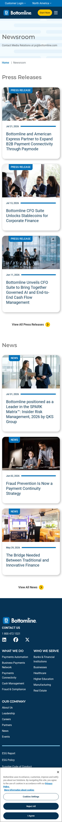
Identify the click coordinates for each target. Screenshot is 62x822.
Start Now (45, 12)
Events (6, 736)
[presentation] (56, 13)
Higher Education (44, 679)
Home (5, 62)
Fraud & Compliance (14, 689)
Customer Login (14, 3)
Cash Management (13, 683)
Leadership (8, 713)
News (5, 730)
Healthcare (40, 673)
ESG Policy (8, 760)
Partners (7, 725)
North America (40, 3)
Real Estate (40, 690)
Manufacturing (42, 684)
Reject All (31, 806)
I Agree (31, 816)
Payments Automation (15, 657)
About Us (7, 707)
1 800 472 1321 (11, 633)
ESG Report (8, 753)
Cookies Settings (31, 796)
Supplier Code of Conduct (17, 766)
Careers (6, 719)
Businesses (40, 667)
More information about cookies (19, 790)
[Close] (58, 772)
